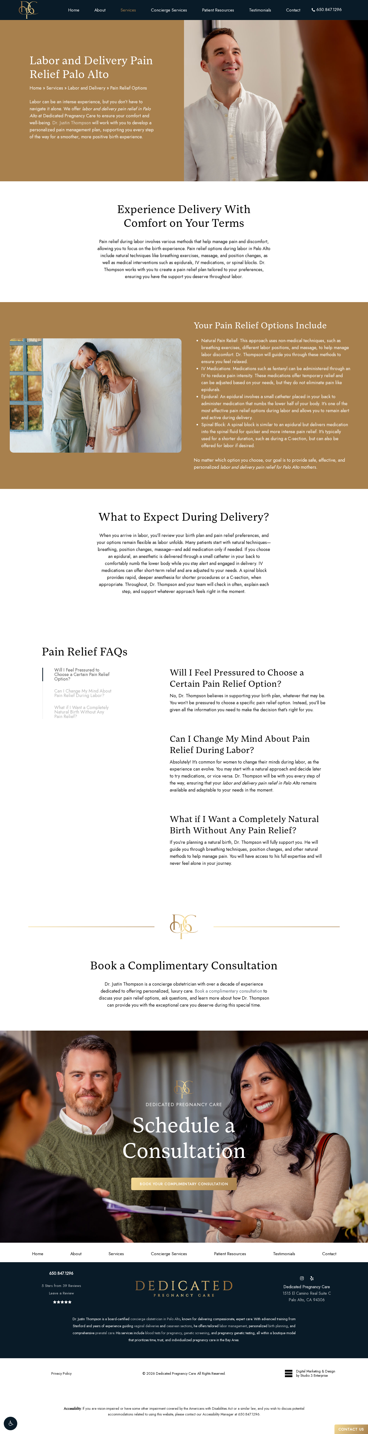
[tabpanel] (248, 682)
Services (54, 88)
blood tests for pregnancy (163, 1332)
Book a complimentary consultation (228, 991)
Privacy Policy (61, 1373)
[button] (10, 1423)
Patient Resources (230, 1254)
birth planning (278, 1325)
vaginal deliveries (146, 1325)
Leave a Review (61, 1293)
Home (36, 88)
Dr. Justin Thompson (71, 123)
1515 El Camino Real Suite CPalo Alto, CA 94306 (307, 1293)
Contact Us (351, 1429)
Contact (329, 1254)
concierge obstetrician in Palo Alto (155, 1318)
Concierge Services (169, 1254)
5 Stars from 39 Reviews (61, 1285)
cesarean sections (179, 1325)
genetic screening (196, 1332)
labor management (233, 1325)
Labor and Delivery (86, 88)
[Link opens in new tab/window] (301, 1277)
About (75, 1254)
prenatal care (104, 1332)
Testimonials (284, 1254)
